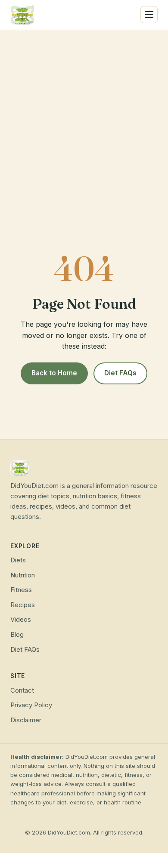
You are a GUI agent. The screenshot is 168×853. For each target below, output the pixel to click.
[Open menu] (149, 14)
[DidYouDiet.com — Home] (22, 15)
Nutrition (22, 575)
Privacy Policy (31, 705)
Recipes (22, 605)
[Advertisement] (84, 118)
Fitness (21, 590)
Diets (18, 560)
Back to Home (54, 373)
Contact (22, 690)
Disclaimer (25, 720)
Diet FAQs (120, 373)
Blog (17, 634)
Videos (20, 619)
